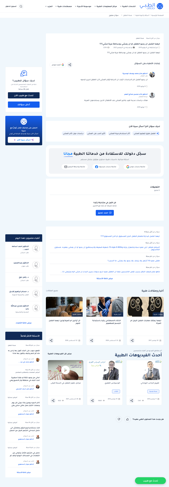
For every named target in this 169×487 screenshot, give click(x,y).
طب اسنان (24, 252)
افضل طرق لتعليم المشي (145, 133)
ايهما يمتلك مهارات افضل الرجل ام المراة (145, 322)
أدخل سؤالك (23, 104)
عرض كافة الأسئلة (105, 278)
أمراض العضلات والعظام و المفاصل (27, 372)
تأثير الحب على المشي (96, 133)
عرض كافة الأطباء (24, 322)
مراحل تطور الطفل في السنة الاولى (66, 383)
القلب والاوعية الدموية (20, 295)
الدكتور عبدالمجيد (21, 262)
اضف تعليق (103, 212)
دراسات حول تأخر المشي (73, 133)
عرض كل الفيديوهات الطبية (60, 353)
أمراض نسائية (12, 397)
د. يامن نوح (24, 277)
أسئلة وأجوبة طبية (142, 15)
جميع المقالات (52, 290)
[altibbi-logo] (152, 6)
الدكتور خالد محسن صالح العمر (136, 94)
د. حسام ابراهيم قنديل (19, 291)
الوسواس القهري (112, 383)
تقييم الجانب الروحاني (150, 383)
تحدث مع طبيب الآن (23, 95)
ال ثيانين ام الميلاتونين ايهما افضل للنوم (64, 322)
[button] (128, 6)
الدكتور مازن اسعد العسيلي (25, 389)
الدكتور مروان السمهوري (26, 414)
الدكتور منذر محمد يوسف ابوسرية (135, 73)
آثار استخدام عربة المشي (119, 133)
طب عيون (25, 266)
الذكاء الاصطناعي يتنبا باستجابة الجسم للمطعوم (106, 322)
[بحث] (20, 6)
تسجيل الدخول (10, 6)
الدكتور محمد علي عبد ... (26, 362)
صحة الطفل (127, 15)
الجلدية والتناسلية (22, 312)
